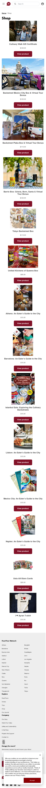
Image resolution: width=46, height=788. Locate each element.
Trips (3, 705)
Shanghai (4, 688)
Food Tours (5, 698)
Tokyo (26, 691)
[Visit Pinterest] (15, 785)
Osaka (3, 673)
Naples (26, 666)
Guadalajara (27, 652)
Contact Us (5, 737)
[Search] (15, 3)
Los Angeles (28, 659)
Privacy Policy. (20, 775)
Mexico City (5, 666)
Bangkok (27, 645)
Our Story (4, 719)
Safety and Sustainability (9, 726)
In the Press (5, 730)
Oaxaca (26, 670)
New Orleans (5, 670)
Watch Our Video (7, 723)
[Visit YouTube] (19, 785)
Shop (10, 13)
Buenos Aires (6, 652)
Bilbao (26, 648)
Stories (4, 702)
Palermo (26, 673)
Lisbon (4, 659)
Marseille (27, 663)
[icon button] (3, 4)
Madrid (4, 663)
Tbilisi (26, 688)
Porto (25, 677)
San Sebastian (6, 684)
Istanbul (4, 656)
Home (4, 13)
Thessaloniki (5, 691)
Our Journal (5, 712)
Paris (3, 677)
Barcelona (5, 648)
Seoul (26, 684)
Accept (32, 780)
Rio (25, 680)
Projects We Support (8, 733)
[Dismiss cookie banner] (40, 755)
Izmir (25, 656)
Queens (4, 680)
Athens (4, 645)
